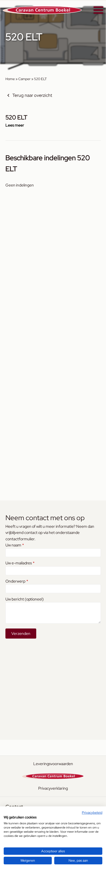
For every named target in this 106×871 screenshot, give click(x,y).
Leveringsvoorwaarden (53, 763)
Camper (24, 79)
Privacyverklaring (53, 788)
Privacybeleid (92, 812)
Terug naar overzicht (32, 95)
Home (10, 79)
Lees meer (14, 125)
